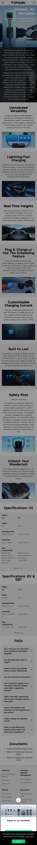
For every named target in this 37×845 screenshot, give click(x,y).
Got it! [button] (19, 841)
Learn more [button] (29, 836)
